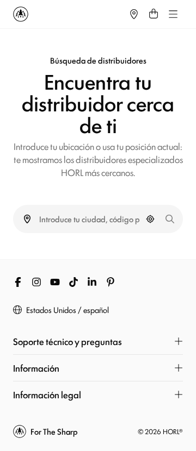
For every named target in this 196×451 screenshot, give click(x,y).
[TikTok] (73, 282)
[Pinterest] (110, 282)
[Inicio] (68, 14)
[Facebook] (18, 282)
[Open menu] (173, 14)
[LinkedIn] (92, 282)
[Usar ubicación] (150, 219)
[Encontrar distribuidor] (134, 14)
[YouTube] (55, 282)
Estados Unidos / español (67, 309)
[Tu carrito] (153, 14)
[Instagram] (36, 282)
